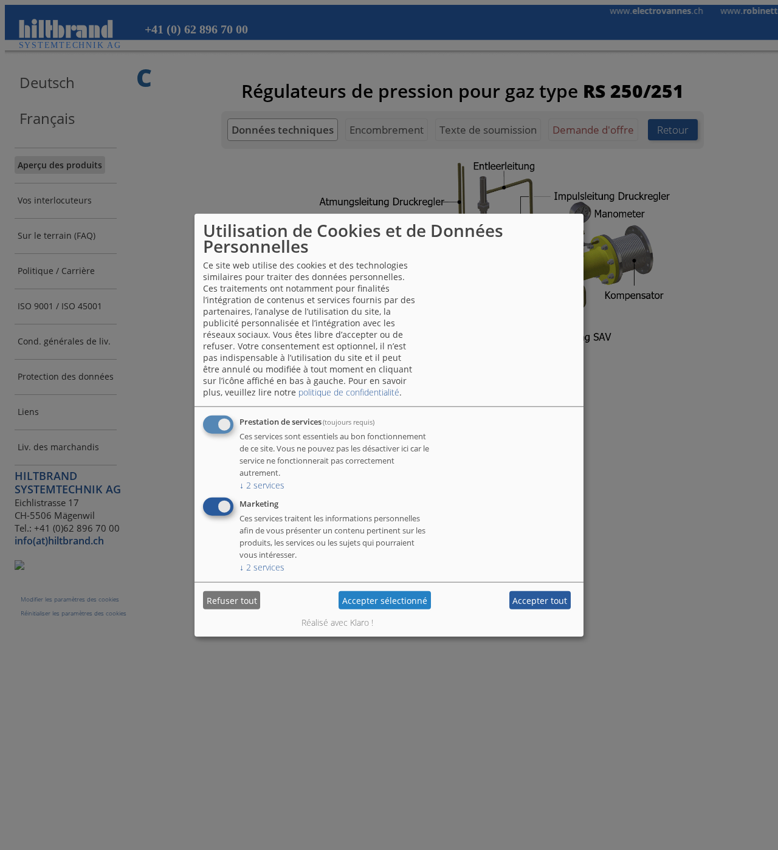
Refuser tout (232, 600)
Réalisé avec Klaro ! (337, 622)
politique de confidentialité (348, 392)
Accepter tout (539, 600)
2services (261, 485)
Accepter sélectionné (384, 600)
